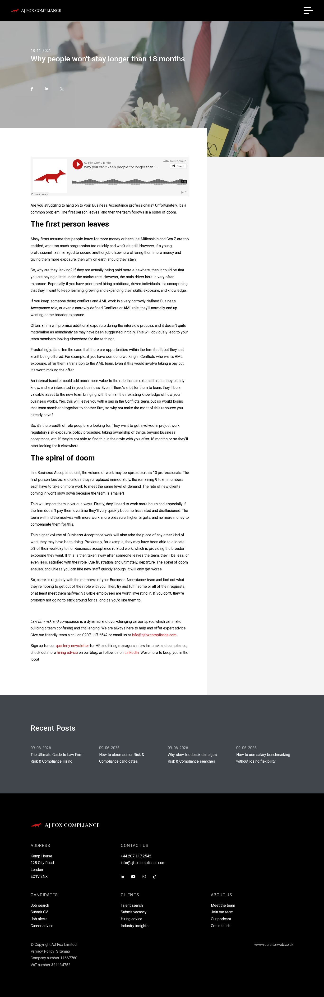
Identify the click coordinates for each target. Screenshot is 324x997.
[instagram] (144, 877)
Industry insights (134, 926)
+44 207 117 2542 (136, 856)
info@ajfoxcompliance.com (154, 635)
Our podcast (221, 919)
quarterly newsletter (72, 645)
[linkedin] (46, 89)
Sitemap (63, 951)
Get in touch (220, 926)
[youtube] (133, 877)
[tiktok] (154, 877)
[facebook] (32, 89)
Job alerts (39, 919)
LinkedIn (132, 652)
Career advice (42, 926)
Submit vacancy (134, 912)
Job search (40, 905)
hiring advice (67, 652)
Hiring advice (131, 919)
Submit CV (39, 912)
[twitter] (62, 89)
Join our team (222, 912)
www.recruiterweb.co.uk (273, 944)
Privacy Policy (42, 951)
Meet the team (223, 905)
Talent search (132, 905)
